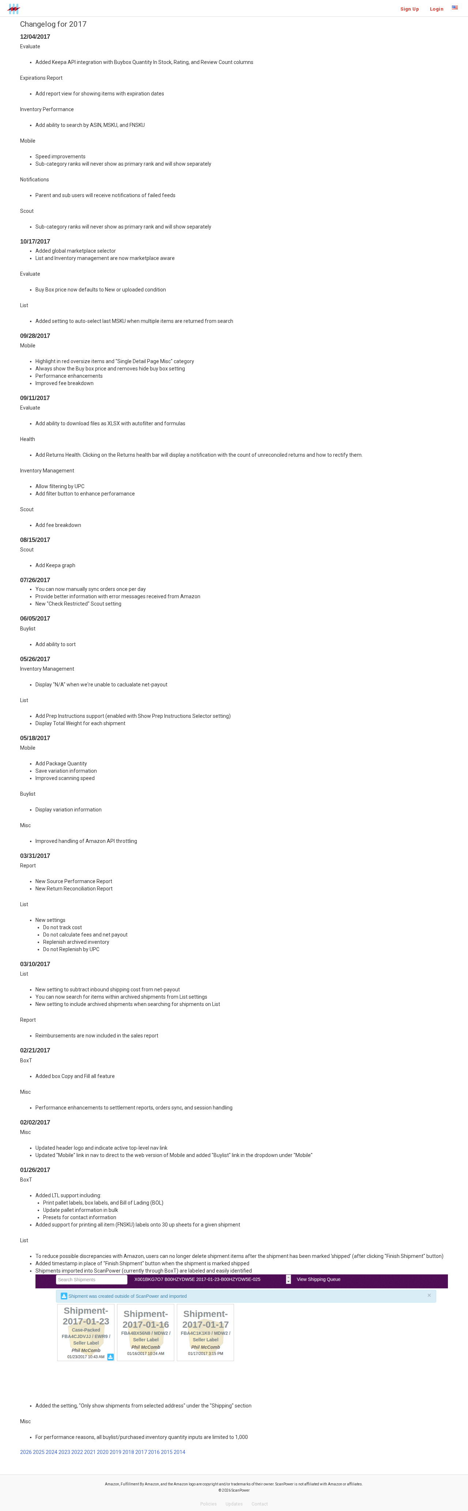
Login (437, 9)
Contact (260, 1504)
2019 (115, 1452)
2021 (90, 1452)
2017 (141, 1452)
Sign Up (409, 9)
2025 (39, 1452)
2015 (167, 1452)
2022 (77, 1452)
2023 (64, 1452)
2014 (179, 1452)
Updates (234, 1504)
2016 (154, 1452)
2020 (103, 1452)
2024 (51, 1452)
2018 (128, 1452)
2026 (26, 1452)
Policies (208, 1504)
